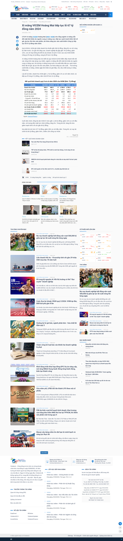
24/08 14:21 (52, 386)
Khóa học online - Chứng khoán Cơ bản (60, 475)
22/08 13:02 (52, 430)
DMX (99, 234)
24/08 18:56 (88, 367)
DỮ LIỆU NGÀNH (41, 18)
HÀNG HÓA (57, 14)
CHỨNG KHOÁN (25, 14)
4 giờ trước (52, 233)
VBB (83, 246)
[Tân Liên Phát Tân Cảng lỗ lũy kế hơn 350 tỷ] (26, 144)
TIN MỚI (17, 14)
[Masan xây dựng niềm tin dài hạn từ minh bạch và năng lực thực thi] (22, 438)
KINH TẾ (63, 14)
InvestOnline (14, 519)
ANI (83, 258)
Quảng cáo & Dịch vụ (105, 535)
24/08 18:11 (88, 384)
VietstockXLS (14, 516)
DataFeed (13, 513)
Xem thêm (44, 452)
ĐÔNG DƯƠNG (93, 14)
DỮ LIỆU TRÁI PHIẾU (72, 18)
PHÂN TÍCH (86, 14)
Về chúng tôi (77, 535)
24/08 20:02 (52, 342)
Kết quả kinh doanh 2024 (34, 139)
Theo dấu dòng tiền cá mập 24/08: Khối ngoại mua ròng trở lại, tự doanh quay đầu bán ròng (98, 363)
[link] (106, 14)
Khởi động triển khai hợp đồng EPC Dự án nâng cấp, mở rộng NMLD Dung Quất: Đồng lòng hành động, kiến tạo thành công (56, 369)
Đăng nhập (102, 1)
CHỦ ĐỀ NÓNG (14, 18)
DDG (83, 252)
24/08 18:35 (88, 376)
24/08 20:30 (88, 348)
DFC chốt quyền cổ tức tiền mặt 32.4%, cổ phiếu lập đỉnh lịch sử (50, 169)
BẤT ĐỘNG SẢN (42, 14)
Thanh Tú (75, 135)
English (108, 1)
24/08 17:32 (52, 364)
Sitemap (70, 535)
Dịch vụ (96, 1)
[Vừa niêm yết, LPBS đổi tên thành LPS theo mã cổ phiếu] (22, 394)
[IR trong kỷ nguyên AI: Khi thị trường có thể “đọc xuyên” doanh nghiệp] (22, 285)
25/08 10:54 (88, 356)
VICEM (35, 37)
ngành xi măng (47, 177)
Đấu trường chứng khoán (76, 1)
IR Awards (91, 1)
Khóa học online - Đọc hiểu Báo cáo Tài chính (62, 495)
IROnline (30, 513)
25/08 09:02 (52, 299)
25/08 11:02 (52, 277)
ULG (83, 234)
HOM (52, 37)
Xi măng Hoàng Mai (35, 177)
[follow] (11, 539)
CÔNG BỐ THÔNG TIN (24, 18)
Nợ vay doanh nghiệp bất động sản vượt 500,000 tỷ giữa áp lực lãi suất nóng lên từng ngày (95, 293)
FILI (68, 136)
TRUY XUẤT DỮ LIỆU (92, 18)
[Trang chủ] (18, 460)
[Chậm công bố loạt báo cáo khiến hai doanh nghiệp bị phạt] (22, 351)
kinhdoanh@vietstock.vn (56, 463)
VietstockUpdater (33, 516)
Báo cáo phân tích (15, 503)
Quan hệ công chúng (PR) (18, 492)
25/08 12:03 (52, 255)
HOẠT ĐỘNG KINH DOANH (42, 233)
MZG (99, 252)
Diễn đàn (85, 1)
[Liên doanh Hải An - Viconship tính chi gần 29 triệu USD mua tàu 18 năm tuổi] (22, 263)
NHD (99, 258)
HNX (48, 37)
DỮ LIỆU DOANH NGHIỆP (51, 18)
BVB (99, 240)
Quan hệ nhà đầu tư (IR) (17, 496)
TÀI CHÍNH (50, 14)
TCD (83, 240)
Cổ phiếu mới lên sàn (87, 229)
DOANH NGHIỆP (33, 14)
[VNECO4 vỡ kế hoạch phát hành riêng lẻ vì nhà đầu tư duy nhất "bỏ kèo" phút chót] (26, 161)
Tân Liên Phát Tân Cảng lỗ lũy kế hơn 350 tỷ (44, 142)
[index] (33, 7)
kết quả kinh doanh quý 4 (59, 177)
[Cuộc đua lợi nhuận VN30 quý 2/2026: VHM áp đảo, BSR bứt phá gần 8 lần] (22, 307)
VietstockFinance (65, 1)
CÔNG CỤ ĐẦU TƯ (82, 18)
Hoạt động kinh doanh (85, 289)
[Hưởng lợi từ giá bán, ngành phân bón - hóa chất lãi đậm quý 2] (22, 329)
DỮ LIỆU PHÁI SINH (62, 18)
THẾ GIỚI (69, 14)
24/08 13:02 (52, 408)
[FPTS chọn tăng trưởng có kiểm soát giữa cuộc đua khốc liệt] (84, 331)
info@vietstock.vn (81, 463)
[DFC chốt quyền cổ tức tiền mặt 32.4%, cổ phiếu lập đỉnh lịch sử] (26, 171)
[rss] (111, 2)
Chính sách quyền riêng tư (90, 535)
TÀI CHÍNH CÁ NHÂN (77, 14)
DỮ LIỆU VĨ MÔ (32, 18)
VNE (99, 246)
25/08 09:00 (52, 320)
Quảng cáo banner (16, 499)
